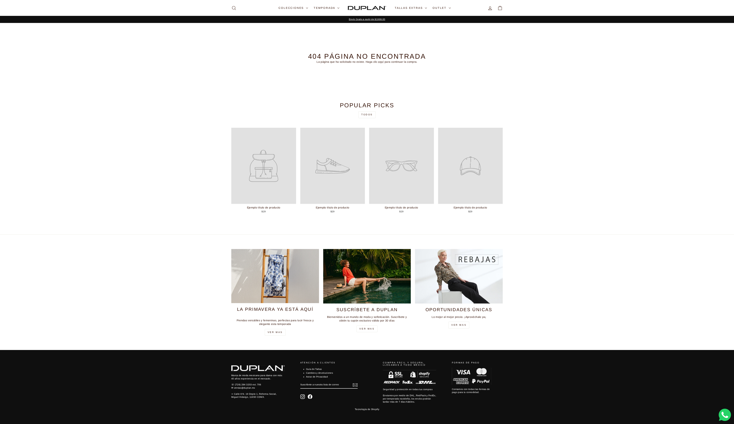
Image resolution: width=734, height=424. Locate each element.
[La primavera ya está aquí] (275, 276)
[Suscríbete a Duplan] (367, 276)
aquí (381, 61)
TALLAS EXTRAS (409, 7)
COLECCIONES (291, 7)
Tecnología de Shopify (367, 409)
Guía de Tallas (314, 369)
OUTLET (440, 7)
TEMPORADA (325, 7)
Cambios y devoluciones (319, 373)
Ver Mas (275, 332)
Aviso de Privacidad (317, 376)
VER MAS (366, 328)
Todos (367, 114)
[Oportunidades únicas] (459, 276)
